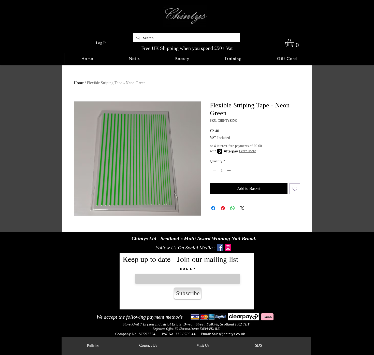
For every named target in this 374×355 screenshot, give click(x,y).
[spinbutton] (221, 170)
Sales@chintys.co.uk (228, 334)
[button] (134, 58)
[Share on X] (242, 208)
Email (186, 269)
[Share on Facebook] (213, 208)
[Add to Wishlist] (295, 188)
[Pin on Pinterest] (223, 208)
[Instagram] (228, 247)
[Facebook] (220, 247)
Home (79, 83)
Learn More (247, 151)
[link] (294, 43)
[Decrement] (214, 170)
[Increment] (229, 170)
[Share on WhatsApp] (232, 208)
